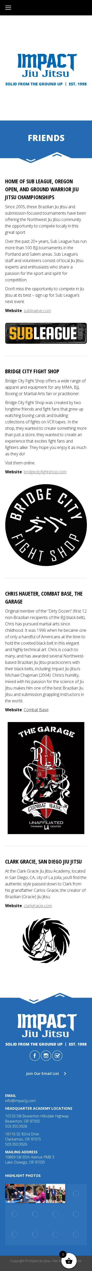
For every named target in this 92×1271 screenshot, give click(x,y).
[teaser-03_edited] (36, 1235)
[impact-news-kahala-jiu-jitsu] (76, 1194)
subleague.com (37, 310)
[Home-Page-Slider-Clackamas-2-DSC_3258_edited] (36, 1214)
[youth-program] (36, 1194)
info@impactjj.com (20, 1100)
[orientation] (15, 1194)
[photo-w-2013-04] (56, 1214)
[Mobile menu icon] (8, 8)
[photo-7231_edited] (76, 1214)
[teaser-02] (15, 1214)
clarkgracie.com (38, 905)
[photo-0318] (15, 1235)
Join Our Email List (42, 1073)
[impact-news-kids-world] (56, 1194)
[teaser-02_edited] (56, 1235)
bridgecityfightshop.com (45, 472)
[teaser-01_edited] (76, 1235)
